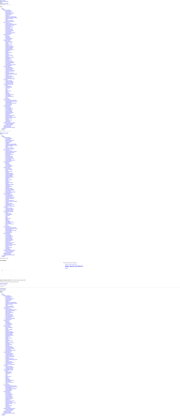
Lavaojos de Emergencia (9, 124)
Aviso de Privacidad (3, 283)
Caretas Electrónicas (9, 65)
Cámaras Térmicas (8, 77)
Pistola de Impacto (8, 86)
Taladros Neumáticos (9, 60)
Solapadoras (7, 59)
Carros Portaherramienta (9, 108)
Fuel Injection (6, 79)
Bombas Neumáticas (9, 102)
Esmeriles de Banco (9, 113)
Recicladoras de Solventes (10, 49)
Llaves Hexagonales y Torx (10, 96)
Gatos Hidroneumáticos (9, 28)
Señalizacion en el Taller (7, 125)
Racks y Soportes (8, 63)
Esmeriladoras (8, 57)
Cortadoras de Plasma (9, 43)
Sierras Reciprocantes (9, 58)
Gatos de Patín (8, 27)
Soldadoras (7, 44)
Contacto (3, 129)
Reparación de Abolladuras (10, 46)
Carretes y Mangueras (9, 111)
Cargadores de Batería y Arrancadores (11, 73)
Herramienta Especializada (10, 200)
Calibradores (7, 114)
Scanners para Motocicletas (10, 12)
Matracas (7, 91)
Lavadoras (7, 74)
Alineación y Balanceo (7, 34)
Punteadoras (7, 54)
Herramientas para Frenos (10, 71)
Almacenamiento (8, 106)
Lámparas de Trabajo (9, 245)
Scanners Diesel (8, 11)
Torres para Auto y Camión (10, 30)
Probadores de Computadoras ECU (11, 16)
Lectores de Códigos (9, 13)
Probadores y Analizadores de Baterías (11, 17)
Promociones (4, 128)
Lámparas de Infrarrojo (9, 45)
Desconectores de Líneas (9, 83)
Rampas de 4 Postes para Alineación (11, 24)
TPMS (6, 19)
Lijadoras (7, 51)
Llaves (7, 88)
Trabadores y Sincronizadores (10, 70)
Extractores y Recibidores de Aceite (11, 100)
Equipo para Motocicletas (7, 126)
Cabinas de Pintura (8, 41)
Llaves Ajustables (8, 95)
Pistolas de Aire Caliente (9, 55)
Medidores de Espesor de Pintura (11, 64)
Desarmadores (8, 93)
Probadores (7, 15)
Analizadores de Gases (9, 18)
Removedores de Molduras (10, 61)
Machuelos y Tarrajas (9, 116)
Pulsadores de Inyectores (9, 82)
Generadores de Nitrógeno (10, 68)
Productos (3, 9)
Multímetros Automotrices (9, 20)
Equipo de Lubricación (7, 99)
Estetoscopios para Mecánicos (10, 78)
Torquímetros (8, 215)
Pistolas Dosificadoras (9, 104)
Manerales (7, 92)
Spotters (7, 42)
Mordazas (7, 56)
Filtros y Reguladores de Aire (10, 115)
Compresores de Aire (9, 69)
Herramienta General (7, 105)
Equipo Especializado (7, 66)
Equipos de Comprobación (10, 81)
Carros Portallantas (8, 39)
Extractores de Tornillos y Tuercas (11, 117)
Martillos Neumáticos (9, 52)
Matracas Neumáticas (9, 87)
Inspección (7, 118)
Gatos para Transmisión (9, 29)
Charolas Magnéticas (9, 119)
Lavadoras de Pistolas (9, 48)
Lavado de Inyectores (9, 80)
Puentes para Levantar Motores (10, 32)
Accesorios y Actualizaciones (10, 21)
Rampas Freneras (8, 26)
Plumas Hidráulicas (8, 31)
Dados (7, 89)
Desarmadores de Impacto (10, 94)
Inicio (2, 8)
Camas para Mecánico (9, 110)
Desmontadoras (8, 37)
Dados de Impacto (8, 90)
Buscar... (1, 4)
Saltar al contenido (3, 0)
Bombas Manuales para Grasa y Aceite (11, 101)
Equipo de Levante (6, 22)
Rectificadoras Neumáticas (10, 184)
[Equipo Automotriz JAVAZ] (4, 3)
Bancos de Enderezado (9, 169)
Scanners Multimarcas (9, 138)
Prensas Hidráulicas (9, 109)
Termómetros (8, 120)
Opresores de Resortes (9, 38)
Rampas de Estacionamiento (10, 25)
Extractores (7, 72)
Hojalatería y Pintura (7, 40)
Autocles (7, 85)
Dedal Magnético (8, 121)
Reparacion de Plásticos (9, 47)
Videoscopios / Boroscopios (10, 76)
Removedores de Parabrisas (10, 62)
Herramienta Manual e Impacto (8, 84)
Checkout (1, 291)
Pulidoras (7, 53)
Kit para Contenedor (9, 103)
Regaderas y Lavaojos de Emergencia (9, 122)
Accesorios (7, 98)
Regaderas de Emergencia (10, 123)
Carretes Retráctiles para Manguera (11, 230)
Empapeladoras (8, 50)
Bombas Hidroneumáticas (9, 112)
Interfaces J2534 (8, 14)
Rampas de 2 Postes (9, 23)
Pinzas (7, 97)
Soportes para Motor (9, 33)
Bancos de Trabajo (8, 107)
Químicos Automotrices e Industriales (9, 127)
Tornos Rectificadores (9, 67)
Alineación (7, 35)
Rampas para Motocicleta (9, 154)
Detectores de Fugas (9, 75)
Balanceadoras (8, 36)
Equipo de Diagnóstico (7, 10)
